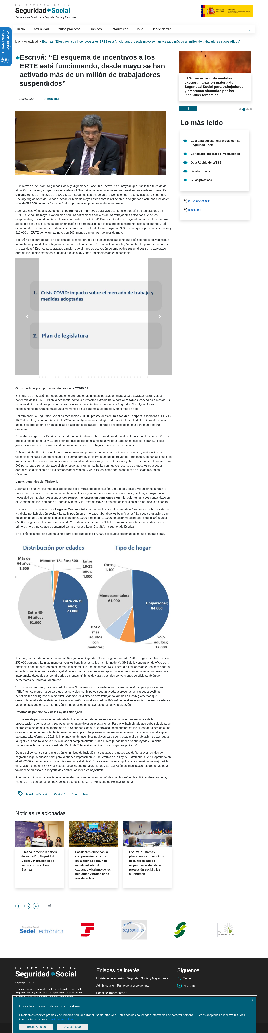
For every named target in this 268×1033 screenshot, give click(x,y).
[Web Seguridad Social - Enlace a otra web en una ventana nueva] (134, 930)
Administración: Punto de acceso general (122, 985)
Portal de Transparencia (111, 992)
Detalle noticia (200, 171)
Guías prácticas (201, 180)
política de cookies (61, 1019)
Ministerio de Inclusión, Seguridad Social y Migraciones (132, 978)
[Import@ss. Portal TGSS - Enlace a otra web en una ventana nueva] (88, 930)
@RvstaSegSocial (199, 200)
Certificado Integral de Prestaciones (215, 153)
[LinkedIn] (27, 906)
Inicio (16, 41)
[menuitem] (21, 29)
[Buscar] (248, 29)
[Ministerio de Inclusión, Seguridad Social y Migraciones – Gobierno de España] (227, 10)
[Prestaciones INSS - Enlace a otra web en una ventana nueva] (180, 930)
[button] (27, 316)
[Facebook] (18, 906)
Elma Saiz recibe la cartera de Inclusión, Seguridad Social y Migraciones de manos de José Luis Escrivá (39, 861)
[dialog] (134, 1015)
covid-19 (59, 794)
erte (74, 794)
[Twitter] (36, 906)
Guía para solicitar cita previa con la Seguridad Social (215, 143)
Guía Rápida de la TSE (206, 162)
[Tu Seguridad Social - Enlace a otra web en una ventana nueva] (226, 930)
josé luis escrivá (37, 794)
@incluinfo (194, 209)
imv (85, 794)
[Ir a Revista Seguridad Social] (49, 9)
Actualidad (31, 41)
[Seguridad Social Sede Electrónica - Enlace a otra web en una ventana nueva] (41, 930)
